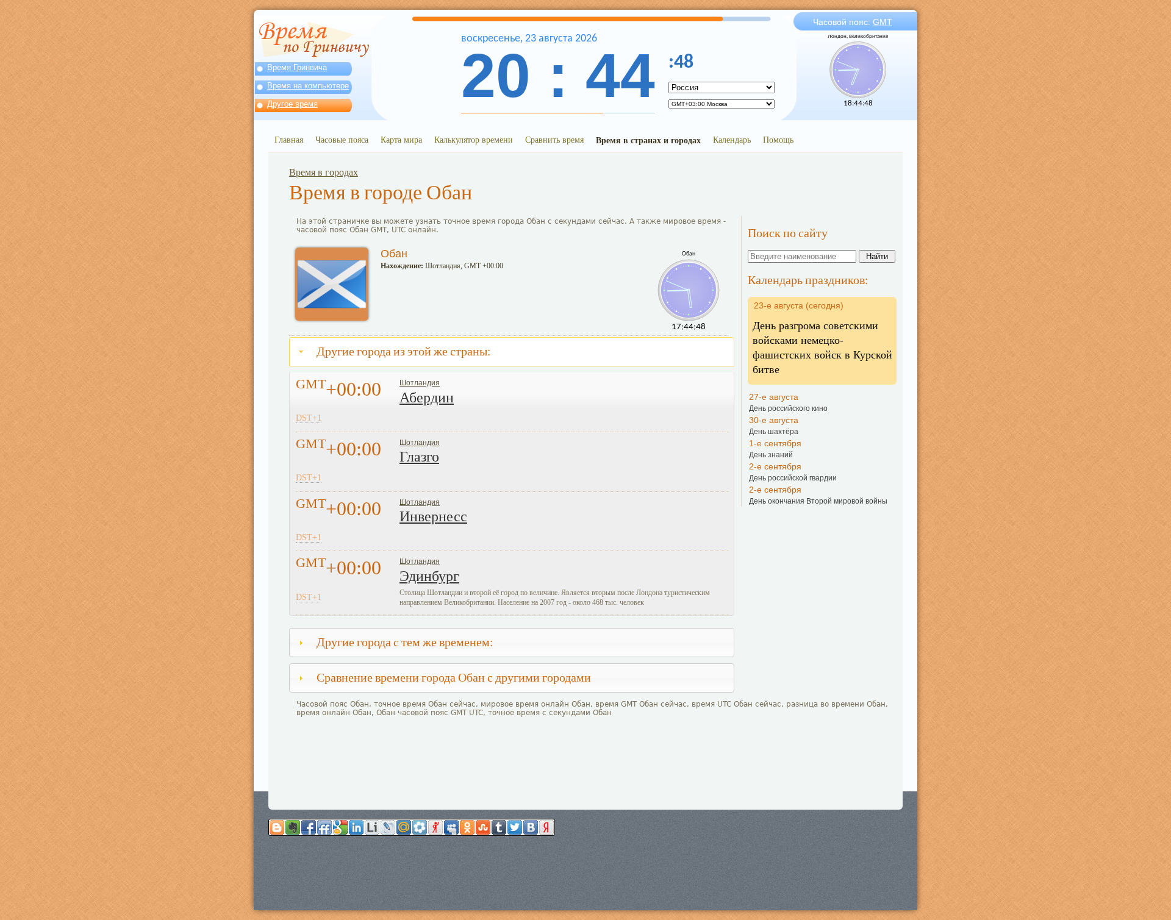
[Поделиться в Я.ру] (435, 827)
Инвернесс (433, 516)
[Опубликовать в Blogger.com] (277, 827)
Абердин (426, 397)
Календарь (732, 139)
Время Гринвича (297, 67)
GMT (882, 22)
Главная (288, 139)
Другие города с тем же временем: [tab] (405, 642)
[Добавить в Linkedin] (356, 827)
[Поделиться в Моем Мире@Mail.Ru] (403, 827)
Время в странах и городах (648, 140)
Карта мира (401, 139)
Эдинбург (429, 576)
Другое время (292, 104)
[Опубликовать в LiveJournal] (388, 827)
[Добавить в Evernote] (292, 827)
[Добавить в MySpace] (451, 827)
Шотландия (419, 383)
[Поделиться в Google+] (340, 827)
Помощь (778, 139)
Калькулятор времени (473, 139)
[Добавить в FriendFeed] (324, 827)
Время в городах (323, 172)
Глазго (419, 456)
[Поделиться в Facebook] (308, 827)
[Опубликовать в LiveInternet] (372, 827)
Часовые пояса (341, 139)
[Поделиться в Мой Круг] (419, 827)
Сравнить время (554, 139)
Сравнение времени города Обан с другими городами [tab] (454, 678)
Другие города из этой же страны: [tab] (403, 351)
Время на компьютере (308, 85)
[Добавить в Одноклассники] (467, 827)
